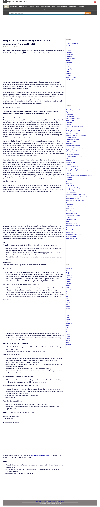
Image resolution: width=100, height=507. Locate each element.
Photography (69, 206)
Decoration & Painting (72, 133)
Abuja (67, 273)
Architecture (69, 114)
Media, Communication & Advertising (76, 196)
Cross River (69, 289)
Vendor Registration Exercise (22, 9)
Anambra (68, 279)
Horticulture (69, 177)
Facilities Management (72, 154)
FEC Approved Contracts (46, 9)
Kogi (67, 317)
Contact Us (45, 501)
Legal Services (70, 185)
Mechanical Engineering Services (75, 194)
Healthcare (69, 173)
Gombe (68, 302)
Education (69, 56)
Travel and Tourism (71, 230)
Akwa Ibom (69, 277)
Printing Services (71, 209)
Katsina (68, 313)
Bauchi (68, 281)
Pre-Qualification (73, 6)
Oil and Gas (69, 204)
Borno (67, 287)
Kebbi (67, 315)
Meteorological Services (72, 198)
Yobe (67, 342)
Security (68, 75)
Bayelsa (68, 283)
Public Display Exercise (9, 9)
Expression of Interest (34, 6)
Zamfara (68, 344)
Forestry (68, 160)
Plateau (68, 334)
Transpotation (70, 228)
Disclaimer (49, 501)
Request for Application (62, 6)
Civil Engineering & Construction (75, 126)
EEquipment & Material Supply (74, 147)
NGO (67, 71)
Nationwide (69, 268)
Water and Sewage (71, 238)
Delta (67, 292)
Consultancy (81, 6)
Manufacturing (70, 190)
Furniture (68, 164)
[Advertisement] (50, 27)
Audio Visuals (70, 120)
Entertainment (70, 143)
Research (68, 217)
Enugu (68, 300)
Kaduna (68, 308)
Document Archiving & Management (76, 135)
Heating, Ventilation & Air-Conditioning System (79, 175)
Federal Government (72, 43)
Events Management (72, 152)
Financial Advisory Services (73, 156)
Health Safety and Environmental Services (78, 171)
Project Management (72, 211)
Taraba (68, 340)
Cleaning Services (71, 129)
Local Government (71, 48)
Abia (67, 271)
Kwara (68, 319)
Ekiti (67, 298)
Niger (67, 325)
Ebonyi (68, 294)
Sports (68, 221)
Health (68, 67)
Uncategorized (70, 79)
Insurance (69, 183)
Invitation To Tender (23, 6)
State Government (71, 46)
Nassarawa (69, 323)
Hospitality (69, 69)
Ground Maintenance (72, 166)
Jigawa (68, 306)
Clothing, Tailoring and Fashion (74, 131)
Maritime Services (71, 192)
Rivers (68, 336)
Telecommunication (71, 77)
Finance (68, 64)
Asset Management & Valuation (75, 118)
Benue (68, 285)
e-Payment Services (71, 137)
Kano (67, 311)
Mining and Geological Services (75, 200)
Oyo (67, 332)
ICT (67, 181)
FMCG (68, 158)
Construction (69, 54)
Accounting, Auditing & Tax (73, 110)
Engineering (69, 60)
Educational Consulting (72, 139)
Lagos (68, 321)
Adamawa (69, 275)
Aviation (68, 50)
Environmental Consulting (73, 145)
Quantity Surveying (71, 213)
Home (6, 6)
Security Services (71, 219)
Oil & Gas (68, 73)
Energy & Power (70, 58)
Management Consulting (73, 188)
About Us (40, 501)
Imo (67, 304)
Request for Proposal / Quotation (48, 6)
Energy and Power (71, 141)
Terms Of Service (61, 501)
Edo (67, 296)
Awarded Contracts (34, 9)
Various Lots (69, 232)
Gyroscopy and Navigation (73, 169)
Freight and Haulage (72, 162)
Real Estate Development (73, 215)
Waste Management (71, 236)
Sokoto (68, 338)
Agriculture (69, 52)
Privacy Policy (54, 501)
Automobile (69, 122)
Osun (67, 330)
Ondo (67, 327)
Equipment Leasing (71, 150)
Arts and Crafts (70, 116)
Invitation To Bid (13, 6)
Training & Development (73, 225)
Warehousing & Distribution (73, 234)
